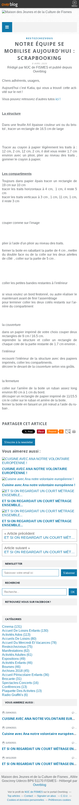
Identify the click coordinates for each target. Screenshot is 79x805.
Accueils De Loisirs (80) (19, 638)
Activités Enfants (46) (17, 662)
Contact (28, 796)
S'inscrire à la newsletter (18, 442)
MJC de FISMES (34, 792)
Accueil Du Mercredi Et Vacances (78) (29, 642)
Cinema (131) (12, 626)
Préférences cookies (59, 800)
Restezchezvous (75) (17, 646)
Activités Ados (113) (16, 634)
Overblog (39, 785)
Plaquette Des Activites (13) (22, 691)
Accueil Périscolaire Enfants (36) (25, 674)
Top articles (13, 796)
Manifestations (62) (15, 650)
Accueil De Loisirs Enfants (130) (25, 630)
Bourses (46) (11, 666)
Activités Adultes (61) (17, 654)
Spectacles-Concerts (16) (20, 683)
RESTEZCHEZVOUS (39, 38)
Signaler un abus (47, 796)
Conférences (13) (14, 687)
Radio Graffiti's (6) (15, 695)
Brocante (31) (11, 679)
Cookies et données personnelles (25, 800)
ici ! (58, 99)
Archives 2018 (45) (15, 670)
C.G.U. (64, 796)
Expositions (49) (13, 658)
